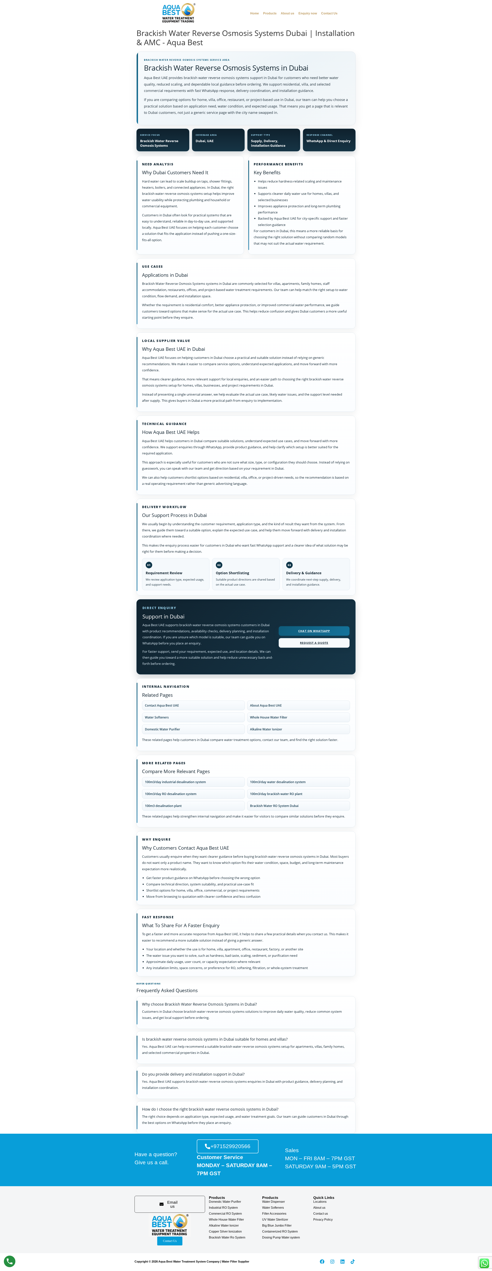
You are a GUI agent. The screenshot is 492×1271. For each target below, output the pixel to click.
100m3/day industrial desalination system (175, 782)
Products (270, 13)
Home (254, 13)
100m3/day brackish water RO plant (276, 794)
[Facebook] (322, 1261)
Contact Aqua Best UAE (162, 705)
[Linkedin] (342, 1261)
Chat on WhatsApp (314, 631)
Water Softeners (157, 717)
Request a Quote (314, 643)
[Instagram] (332, 1261)
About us (287, 13)
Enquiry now (307, 13)
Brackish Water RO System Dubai (274, 806)
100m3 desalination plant (163, 806)
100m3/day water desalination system (278, 782)
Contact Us (329, 13)
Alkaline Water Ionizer (266, 729)
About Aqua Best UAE (266, 705)
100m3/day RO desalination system (170, 794)
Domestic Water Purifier (162, 729)
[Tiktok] (352, 1261)
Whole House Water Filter (268, 717)
